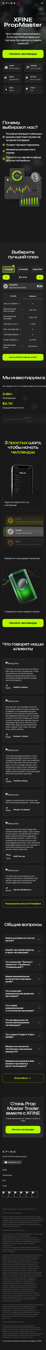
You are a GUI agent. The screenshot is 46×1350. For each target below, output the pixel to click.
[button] (6, 277)
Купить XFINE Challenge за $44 (23, 357)
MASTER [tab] (37, 269)
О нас (4, 1186)
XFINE (4, 1170)
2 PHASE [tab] (23, 269)
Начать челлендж (23, 53)
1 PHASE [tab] (8, 269)
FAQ (4, 1180)
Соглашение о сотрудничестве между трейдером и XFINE (21, 1341)
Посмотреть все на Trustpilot (23, 903)
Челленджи (7, 1175)
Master (32, 296)
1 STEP (13, 296)
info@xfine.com (14, 1162)
